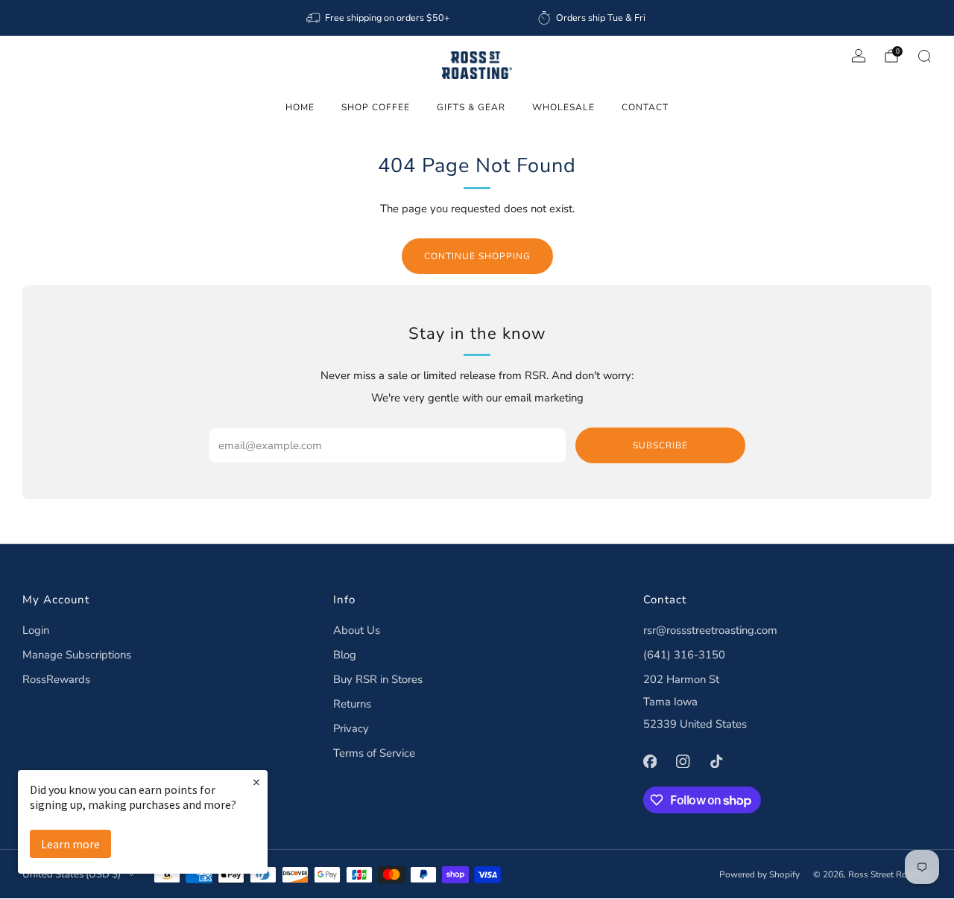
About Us (356, 630)
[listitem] (379, 18)
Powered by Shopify (759, 874)
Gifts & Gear (471, 107)
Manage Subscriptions (76, 654)
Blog (344, 654)
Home (300, 107)
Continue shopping (477, 256)
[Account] (858, 55)
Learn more (70, 843)
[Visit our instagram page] (682, 761)
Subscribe (660, 445)
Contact (645, 107)
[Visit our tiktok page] (716, 761)
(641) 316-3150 (684, 654)
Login (35, 630)
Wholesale (563, 107)
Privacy (351, 728)
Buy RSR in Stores (378, 679)
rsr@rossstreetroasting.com (710, 630)
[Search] (924, 55)
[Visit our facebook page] (650, 761)
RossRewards (56, 679)
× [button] (256, 781)
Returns (352, 703)
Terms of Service (374, 753)
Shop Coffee (375, 107)
